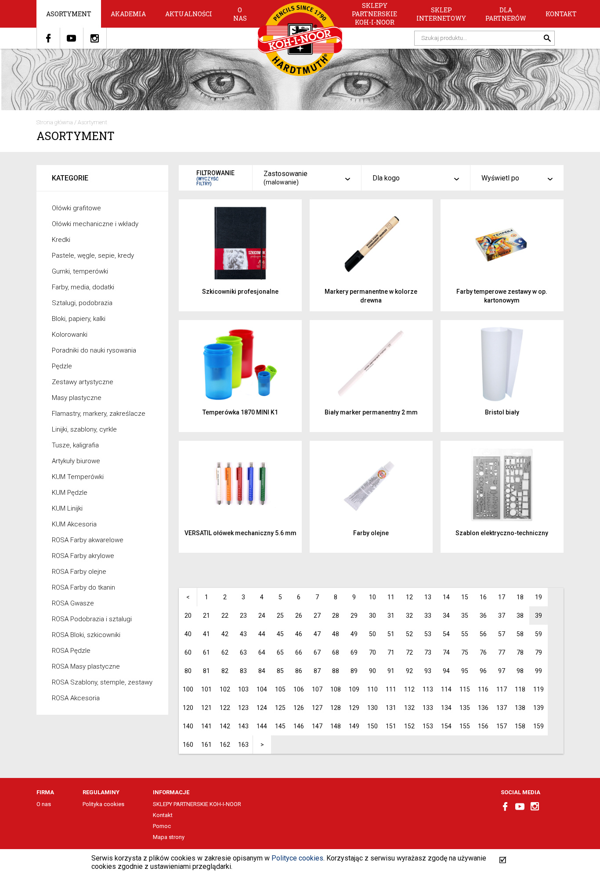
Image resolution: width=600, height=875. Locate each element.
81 (206, 670)
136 (483, 707)
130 (372, 707)
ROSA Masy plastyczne (86, 666)
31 (390, 615)
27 (317, 615)
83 (243, 670)
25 (280, 615)
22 (224, 615)
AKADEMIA (128, 14)
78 (520, 652)
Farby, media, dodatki (83, 287)
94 (446, 670)
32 (409, 615)
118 (520, 689)
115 (464, 689)
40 (188, 633)
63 (243, 652)
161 (206, 744)
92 (409, 670)
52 (409, 633)
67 (317, 652)
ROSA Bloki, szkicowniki (86, 635)
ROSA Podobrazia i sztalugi (92, 619)
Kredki (61, 240)
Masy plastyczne (76, 398)
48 (335, 633)
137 (501, 707)
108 (335, 689)
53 (427, 633)
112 (409, 689)
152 (409, 726)
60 (188, 652)
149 (354, 726)
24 (261, 615)
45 (280, 633)
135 (464, 707)
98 (520, 670)
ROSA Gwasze (73, 603)
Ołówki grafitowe (76, 208)
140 (188, 726)
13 (427, 597)
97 (501, 670)
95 (464, 670)
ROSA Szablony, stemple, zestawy (102, 682)
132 (409, 707)
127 (317, 707)
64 (261, 652)
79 (538, 652)
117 (501, 689)
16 (483, 597)
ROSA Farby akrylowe (83, 556)
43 (243, 633)
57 (501, 633)
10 (372, 597)
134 (446, 707)
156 (483, 726)
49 (354, 633)
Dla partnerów (505, 14)
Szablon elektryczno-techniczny (501, 533)
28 (335, 615)
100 (188, 689)
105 (280, 689)
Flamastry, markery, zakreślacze (98, 414)
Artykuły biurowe (76, 461)
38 (520, 615)
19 (538, 597)
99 (538, 670)
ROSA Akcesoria (76, 698)
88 (335, 670)
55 (464, 633)
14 (446, 597)
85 (280, 670)
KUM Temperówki (78, 477)
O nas (240, 14)
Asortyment (68, 14)
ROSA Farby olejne (79, 572)
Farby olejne (371, 533)
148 (335, 726)
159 (538, 726)
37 (501, 615)
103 (243, 689)
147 (317, 726)
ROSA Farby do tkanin (83, 587)
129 (354, 707)
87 (317, 670)
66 (298, 652)
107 (317, 689)
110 (372, 689)
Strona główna (54, 122)
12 (409, 597)
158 (520, 726)
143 (243, 726)
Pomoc (162, 826)
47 (317, 633)
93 (427, 670)
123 (243, 707)
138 (520, 707)
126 (298, 707)
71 (390, 652)
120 (188, 707)
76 (483, 652)
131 (391, 707)
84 (261, 670)
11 (390, 597)
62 (224, 652)
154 (446, 726)
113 (428, 689)
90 (372, 670)
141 (206, 726)
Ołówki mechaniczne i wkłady (95, 224)
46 (298, 633)
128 (335, 707)
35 (464, 615)
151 (391, 726)
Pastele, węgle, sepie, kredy (93, 255)
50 (372, 633)
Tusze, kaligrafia (75, 445)
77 (501, 652)
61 (206, 652)
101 (206, 689)
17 (501, 597)
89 (354, 670)
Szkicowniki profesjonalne (240, 291)
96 (483, 670)
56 (483, 633)
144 (262, 726)
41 (206, 633)
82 (224, 670)
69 (354, 652)
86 (298, 670)
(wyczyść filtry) (207, 181)
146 (298, 726)
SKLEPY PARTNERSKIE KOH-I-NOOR (374, 13)
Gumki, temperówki (80, 271)
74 (446, 652)
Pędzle (62, 366)
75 (464, 652)
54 (446, 633)
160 (188, 744)
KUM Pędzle (69, 493)
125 (280, 707)
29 (354, 615)
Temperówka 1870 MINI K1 (240, 412)
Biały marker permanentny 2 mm (371, 412)
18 (520, 597)
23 (243, 615)
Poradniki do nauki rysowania (94, 350)
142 (225, 726)
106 (298, 689)
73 (427, 652)
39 (538, 615)
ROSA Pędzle (71, 651)
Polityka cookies (103, 804)
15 (464, 597)
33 (427, 615)
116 (483, 689)
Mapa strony (168, 837)
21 (206, 615)
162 (225, 744)
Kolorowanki (69, 334)
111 (391, 689)
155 (464, 726)
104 (262, 689)
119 (538, 689)
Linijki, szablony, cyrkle (84, 429)
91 (390, 670)
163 (243, 744)
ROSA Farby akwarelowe (87, 540)
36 (483, 615)
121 (206, 707)
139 (538, 707)
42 (224, 633)
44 (261, 633)
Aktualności (188, 14)
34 (446, 615)
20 (188, 615)
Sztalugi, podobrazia (82, 303)
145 (280, 726)
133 (428, 707)
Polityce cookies (297, 858)
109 (354, 689)
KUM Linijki (67, 508)
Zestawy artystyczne (82, 382)
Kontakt (561, 14)
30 (372, 615)
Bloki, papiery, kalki (78, 319)
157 (501, 726)
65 (280, 652)
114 (446, 689)
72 (409, 652)
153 (428, 726)
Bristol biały (502, 412)
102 (225, 689)
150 (372, 726)
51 (390, 633)
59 (538, 633)
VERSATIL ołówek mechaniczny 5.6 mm (240, 533)
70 (372, 652)
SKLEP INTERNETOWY (441, 14)
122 (225, 707)
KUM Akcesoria (74, 524)
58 (520, 633)
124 (262, 707)
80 (188, 670)
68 (335, 652)
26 (298, 615)
